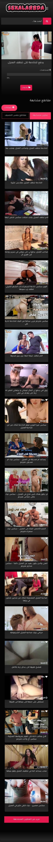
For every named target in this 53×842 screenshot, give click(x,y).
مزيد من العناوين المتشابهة (26, 819)
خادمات (25, 88)
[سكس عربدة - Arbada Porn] (26, 8)
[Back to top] (44, 833)
